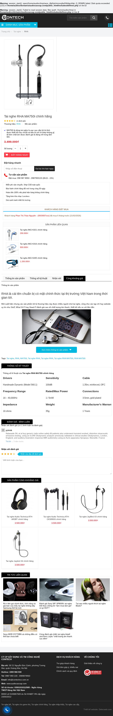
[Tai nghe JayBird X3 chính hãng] (93, 512)
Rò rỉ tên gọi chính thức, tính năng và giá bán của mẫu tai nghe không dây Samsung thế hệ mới (19, 605)
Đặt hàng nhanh (12, 163)
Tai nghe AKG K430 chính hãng (33, 258)
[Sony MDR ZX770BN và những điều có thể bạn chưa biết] (20, 620)
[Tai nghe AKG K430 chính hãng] (12, 268)
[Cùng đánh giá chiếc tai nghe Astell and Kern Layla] (56, 620)
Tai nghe (10, 358)
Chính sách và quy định (67, 671)
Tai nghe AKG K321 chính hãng (33, 230)
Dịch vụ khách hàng (68, 657)
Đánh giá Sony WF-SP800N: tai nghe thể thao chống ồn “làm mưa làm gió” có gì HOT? (55, 605)
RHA (18, 124)
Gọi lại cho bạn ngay (44, 168)
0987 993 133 (11, 676)
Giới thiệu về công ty (93, 663)
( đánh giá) (21, 121)
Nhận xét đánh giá (10, 449)
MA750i (23, 358)
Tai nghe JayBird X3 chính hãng (93, 517)
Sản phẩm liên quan (56, 224)
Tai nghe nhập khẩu (56, 704)
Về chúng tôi (91, 657)
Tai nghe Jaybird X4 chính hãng (19, 561)
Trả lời (8, 441)
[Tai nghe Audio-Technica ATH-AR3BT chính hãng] (20, 512)
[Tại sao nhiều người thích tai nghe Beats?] (93, 589)
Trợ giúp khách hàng (66, 663)
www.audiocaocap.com (17, 683)
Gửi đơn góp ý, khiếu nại (67, 667)
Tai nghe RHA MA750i (63, 358)
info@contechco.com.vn (18, 680)
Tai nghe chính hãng (39, 704)
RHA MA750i (79, 358)
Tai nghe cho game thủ (21, 704)
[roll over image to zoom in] (29, 70)
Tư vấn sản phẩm (18, 175)
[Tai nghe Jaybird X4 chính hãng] (20, 557)
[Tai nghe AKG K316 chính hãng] (12, 254)
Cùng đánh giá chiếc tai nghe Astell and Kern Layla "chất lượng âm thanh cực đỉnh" (55, 636)
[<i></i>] (96, 672)
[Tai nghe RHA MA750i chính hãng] (29, 104)
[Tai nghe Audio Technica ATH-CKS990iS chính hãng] (56, 512)
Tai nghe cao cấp (72, 704)
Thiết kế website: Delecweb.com (98, 709)
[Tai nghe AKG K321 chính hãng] (12, 240)
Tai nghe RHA (34, 358)
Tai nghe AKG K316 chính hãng (33, 244)
